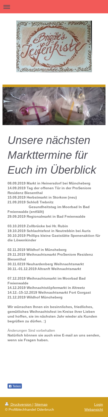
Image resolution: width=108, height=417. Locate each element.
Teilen (16, 386)
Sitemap (40, 404)
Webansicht (93, 409)
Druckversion (21, 404)
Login (98, 404)
